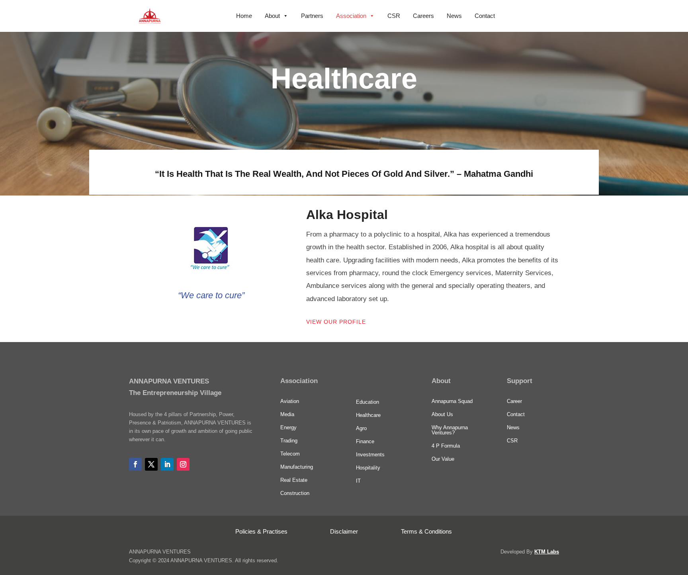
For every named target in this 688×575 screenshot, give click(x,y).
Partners (312, 15)
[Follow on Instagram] (183, 464)
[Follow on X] (151, 464)
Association (351, 15)
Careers (423, 15)
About (272, 15)
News (454, 15)
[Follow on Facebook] (135, 464)
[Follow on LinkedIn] (167, 464)
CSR (393, 15)
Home (244, 15)
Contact (485, 15)
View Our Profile (336, 322)
